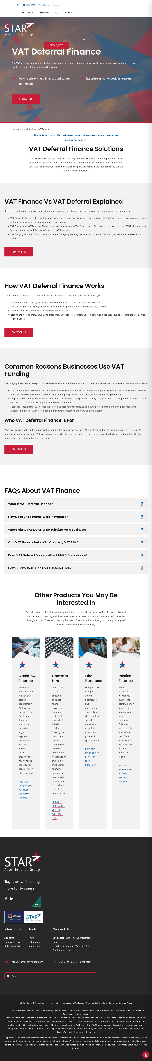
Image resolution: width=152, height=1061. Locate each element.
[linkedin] (24, 5)
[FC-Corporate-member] (23, 911)
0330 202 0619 (32, 5)
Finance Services (13, 941)
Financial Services (27, 129)
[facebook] (18, 5)
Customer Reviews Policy (120, 1003)
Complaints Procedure (96, 1003)
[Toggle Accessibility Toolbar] (146, 1055)
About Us (9, 937)
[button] (76, 504)
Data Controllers (12, 945)
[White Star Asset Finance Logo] (19, 21)
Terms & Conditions (36, 1003)
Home (14, 129)
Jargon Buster (35, 945)
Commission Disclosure (73, 1003)
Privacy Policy (54, 1003)
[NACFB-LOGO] (37, 897)
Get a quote (34, 941)
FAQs (31, 937)
